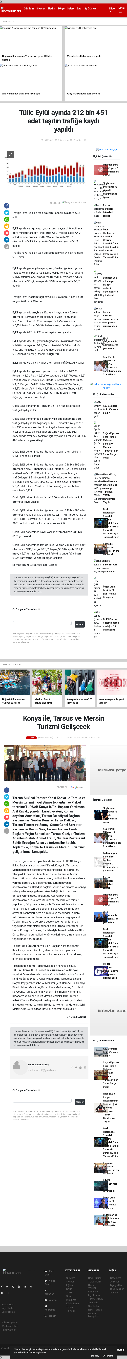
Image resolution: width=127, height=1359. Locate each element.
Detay (96, 1356)
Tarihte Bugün (95, 1299)
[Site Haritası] (3, 1293)
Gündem (29, 8)
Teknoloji (70, 1311)
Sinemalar (93, 1302)
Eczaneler (93, 1291)
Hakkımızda (8, 1304)
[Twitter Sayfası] (8, 1286)
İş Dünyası (91, 8)
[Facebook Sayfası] (3, 1286)
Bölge (61, 8)
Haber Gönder (9, 1329)
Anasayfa (7, 21)
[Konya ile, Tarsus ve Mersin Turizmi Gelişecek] (45, 763)
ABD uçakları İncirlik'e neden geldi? (111, 409)
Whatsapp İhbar (10, 1326)
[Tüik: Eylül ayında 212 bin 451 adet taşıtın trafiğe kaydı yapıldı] (45, 172)
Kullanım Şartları (10, 1322)
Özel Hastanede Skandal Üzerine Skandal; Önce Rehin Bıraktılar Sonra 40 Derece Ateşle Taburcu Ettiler (111, 243)
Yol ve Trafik (94, 1281)
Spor (80, 8)
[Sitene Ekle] (9, 1293)
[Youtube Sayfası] (20, 1286)
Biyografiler (116, 1285)
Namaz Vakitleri (92, 1286)
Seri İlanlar (93, 1306)
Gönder (80, 624)
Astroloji (114, 1292)
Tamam (109, 1356)
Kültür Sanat (72, 1303)
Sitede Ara (115, 1278)
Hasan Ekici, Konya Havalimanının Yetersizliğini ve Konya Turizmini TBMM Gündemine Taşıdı (110, 488)
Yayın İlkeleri (8, 1308)
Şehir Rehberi (95, 1310)
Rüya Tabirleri (117, 1289)
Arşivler (53, 1300)
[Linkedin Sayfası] (26, 1286)
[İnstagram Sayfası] (14, 1286)
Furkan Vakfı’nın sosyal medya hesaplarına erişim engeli (110, 319)
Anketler (114, 1281)
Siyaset (40, 8)
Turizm (18, 664)
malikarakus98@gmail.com (42, 1070)
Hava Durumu (95, 1278)
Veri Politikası (8, 1312)
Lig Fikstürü (94, 1295)
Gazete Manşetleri (93, 1314)
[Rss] (32, 1286)
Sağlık (70, 8)
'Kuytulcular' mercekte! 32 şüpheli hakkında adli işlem (110, 190)
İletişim (52, 1316)
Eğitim (51, 8)
